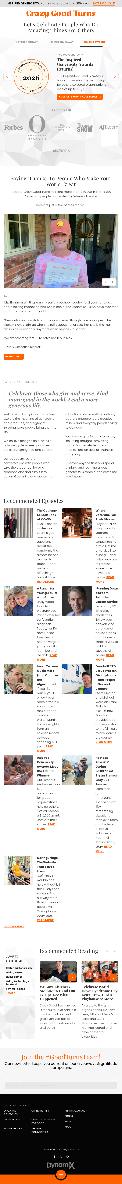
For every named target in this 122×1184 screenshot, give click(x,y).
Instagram (68, 1162)
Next (114, 79)
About (69, 1132)
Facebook (54, 1162)
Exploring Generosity (19, 973)
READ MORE (12, 361)
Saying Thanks (15, 994)
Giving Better (14, 977)
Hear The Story (69, 102)
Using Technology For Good (43, 1126)
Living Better (14, 982)
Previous (7, 79)
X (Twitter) (61, 1162)
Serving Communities (39, 1135)
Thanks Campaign (76, 1116)
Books (69, 1121)
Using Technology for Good (17, 988)
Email (8, 1084)
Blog (68, 1126)
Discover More (14, 931)
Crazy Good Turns (61, 14)
